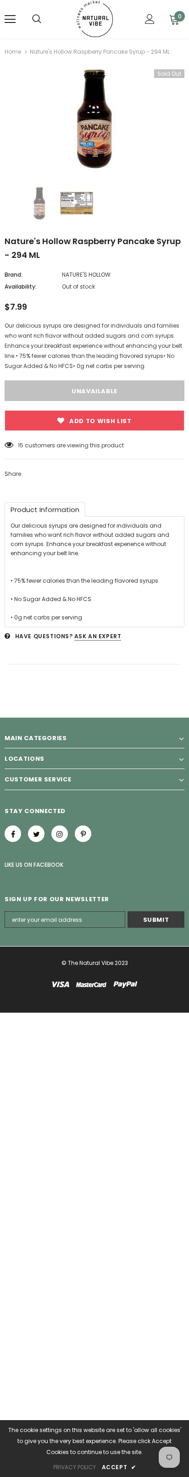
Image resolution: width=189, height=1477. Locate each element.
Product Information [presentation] (45, 509)
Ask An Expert (98, 636)
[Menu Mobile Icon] (10, 19)
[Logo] (94, 18)
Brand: (13, 275)
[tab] (45, 509)
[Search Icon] (36, 19)
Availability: (21, 286)
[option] (94, 118)
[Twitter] (36, 833)
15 (20, 445)
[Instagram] (59, 833)
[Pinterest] (83, 833)
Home (13, 52)
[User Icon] (150, 19)
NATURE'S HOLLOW (86, 275)
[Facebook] (13, 833)
